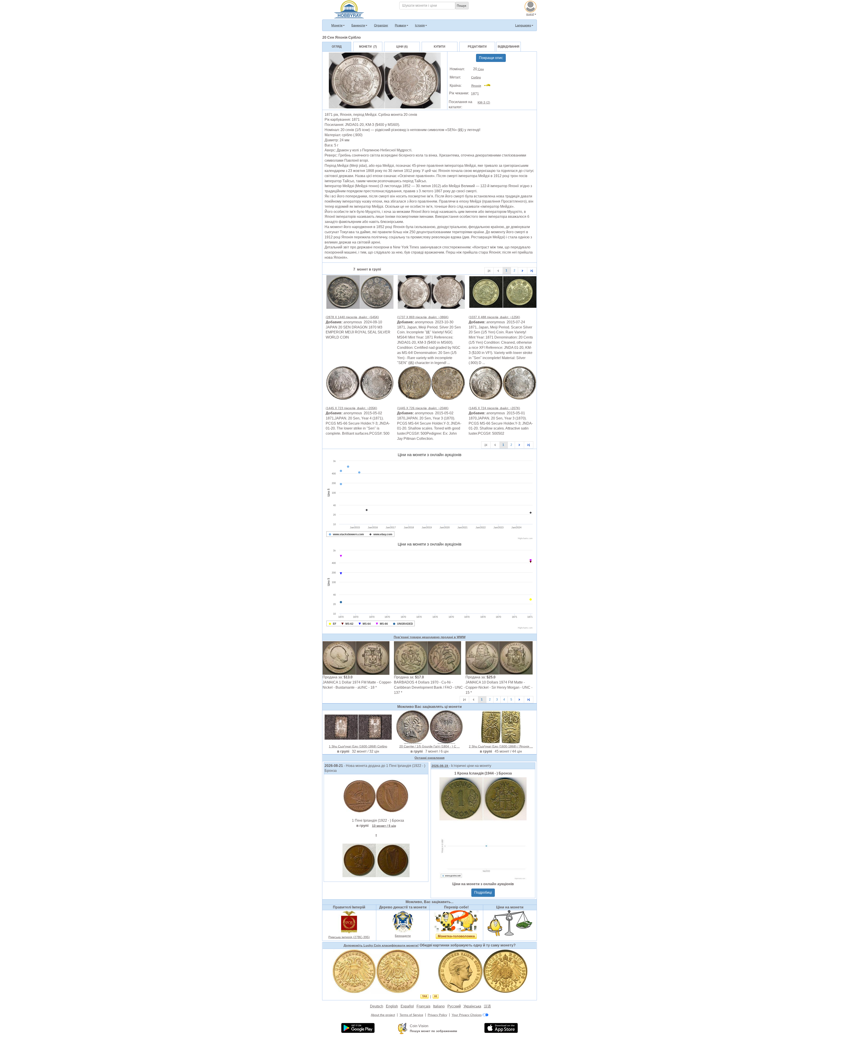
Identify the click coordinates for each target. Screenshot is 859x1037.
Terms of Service (411, 1015)
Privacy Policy (437, 1015)
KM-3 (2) (484, 102)
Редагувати (477, 46)
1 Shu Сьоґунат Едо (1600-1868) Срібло (358, 746)
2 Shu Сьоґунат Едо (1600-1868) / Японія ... (501, 746)
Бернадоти (403, 936)
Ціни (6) (402, 46)
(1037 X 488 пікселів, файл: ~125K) (494, 317)
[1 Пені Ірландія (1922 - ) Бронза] (376, 796)
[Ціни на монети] (509, 923)
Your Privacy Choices (467, 1015)
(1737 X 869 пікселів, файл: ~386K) (423, 317)
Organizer (381, 25)
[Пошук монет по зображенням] (402, 1028)
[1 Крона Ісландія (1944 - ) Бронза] (483, 828)
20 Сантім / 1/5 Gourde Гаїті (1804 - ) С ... (429, 746)
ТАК (424, 996)
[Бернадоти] (403, 921)
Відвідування (508, 46)
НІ (435, 996)
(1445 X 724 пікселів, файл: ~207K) (494, 408)
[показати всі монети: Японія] (489, 85)
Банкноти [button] (358, 25)
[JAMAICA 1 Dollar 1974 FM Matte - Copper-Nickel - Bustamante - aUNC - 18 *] (356, 658)
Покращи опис (491, 58)
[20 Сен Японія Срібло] (359, 292)
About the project (383, 1015)
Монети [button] (336, 25)
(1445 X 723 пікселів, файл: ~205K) (351, 408)
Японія (476, 85)
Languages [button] (523, 25)
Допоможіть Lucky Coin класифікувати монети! (381, 945)
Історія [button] (420, 25)
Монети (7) (368, 46)
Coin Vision (419, 1026)
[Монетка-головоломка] (456, 921)
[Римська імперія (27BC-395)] (349, 922)
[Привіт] (349, 9)
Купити (439, 46)
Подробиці (483, 892)
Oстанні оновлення (429, 758)
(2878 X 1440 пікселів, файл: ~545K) (352, 317)
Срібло (476, 77)
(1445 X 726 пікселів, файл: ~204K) (423, 408)
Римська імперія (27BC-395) (349, 937)
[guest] (531, 6)
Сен (480, 69)
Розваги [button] (400, 25)
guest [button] (530, 14)
